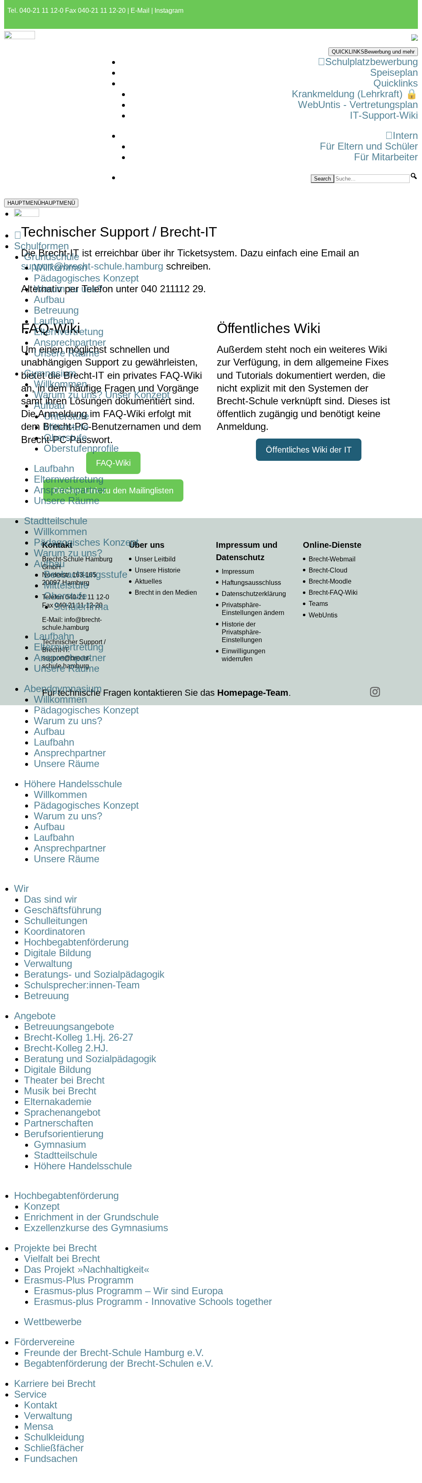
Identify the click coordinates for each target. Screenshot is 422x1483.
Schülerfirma (81, 606)
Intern (405, 135)
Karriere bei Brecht (55, 1383)
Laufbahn (54, 320)
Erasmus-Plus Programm (79, 1280)
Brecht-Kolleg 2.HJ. (66, 1048)
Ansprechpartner (70, 342)
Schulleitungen (55, 920)
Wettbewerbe (53, 1321)
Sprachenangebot (62, 1112)
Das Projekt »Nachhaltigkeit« (86, 1269)
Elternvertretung (68, 331)
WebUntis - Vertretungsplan (358, 104)
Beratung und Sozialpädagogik (90, 1058)
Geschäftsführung (62, 909)
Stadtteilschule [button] (55, 520)
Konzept (42, 1206)
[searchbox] (372, 178)
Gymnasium (60, 1144)
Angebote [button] (35, 1015)
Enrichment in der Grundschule (91, 1217)
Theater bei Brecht (64, 1080)
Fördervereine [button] (44, 1341)
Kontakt (40, 1404)
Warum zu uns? (68, 288)
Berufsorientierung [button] (63, 1133)
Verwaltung (48, 963)
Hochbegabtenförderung (76, 942)
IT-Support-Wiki (384, 115)
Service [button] (30, 1394)
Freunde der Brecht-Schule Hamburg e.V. (114, 1352)
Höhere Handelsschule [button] (73, 783)
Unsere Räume (66, 353)
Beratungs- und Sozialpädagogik (94, 974)
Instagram (169, 10)
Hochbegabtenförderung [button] (66, 1195)
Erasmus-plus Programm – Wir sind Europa (128, 1290)
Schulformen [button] (41, 245)
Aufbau (49, 299)
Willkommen (60, 267)
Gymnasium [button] (50, 373)
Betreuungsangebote (69, 1026)
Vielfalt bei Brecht (62, 1258)
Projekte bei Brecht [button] (55, 1247)
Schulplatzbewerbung (371, 61)
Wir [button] (21, 888)
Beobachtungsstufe (85, 574)
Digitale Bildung (57, 952)
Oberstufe (65, 437)
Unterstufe (66, 416)
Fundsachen (50, 1458)
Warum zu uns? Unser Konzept (102, 394)
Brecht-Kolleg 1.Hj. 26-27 (78, 1037)
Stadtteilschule (65, 1155)
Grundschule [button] (51, 256)
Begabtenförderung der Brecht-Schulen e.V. (118, 1363)
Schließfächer (54, 1447)
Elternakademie (57, 1101)
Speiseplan (394, 72)
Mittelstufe (66, 426)
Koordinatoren (54, 931)
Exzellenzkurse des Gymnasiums (96, 1227)
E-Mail (140, 10)
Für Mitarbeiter (386, 156)
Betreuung (56, 310)
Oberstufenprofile (81, 448)
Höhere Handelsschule (83, 1165)
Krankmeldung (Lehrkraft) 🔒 (355, 93)
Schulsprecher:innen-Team (82, 984)
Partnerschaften (58, 1123)
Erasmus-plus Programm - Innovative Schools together (153, 1301)
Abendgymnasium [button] (63, 688)
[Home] (17, 235)
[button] (414, 176)
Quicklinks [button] (395, 83)
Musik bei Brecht (60, 1090)
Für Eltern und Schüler (369, 146)
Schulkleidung (54, 1437)
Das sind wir (50, 899)
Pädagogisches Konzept (86, 278)
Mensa (38, 1426)
